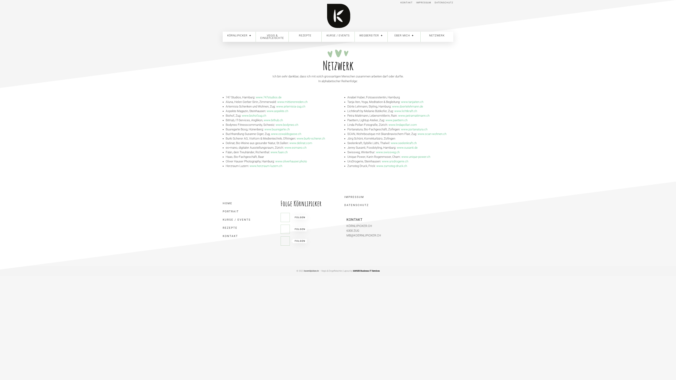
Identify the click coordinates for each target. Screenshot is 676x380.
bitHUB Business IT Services (366, 271)
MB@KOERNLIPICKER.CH (363, 235)
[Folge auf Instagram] (285, 241)
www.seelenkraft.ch (404, 143)
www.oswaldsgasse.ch (286, 134)
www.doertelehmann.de (407, 106)
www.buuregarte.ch (277, 129)
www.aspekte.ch (277, 111)
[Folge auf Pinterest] (285, 229)
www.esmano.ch (295, 147)
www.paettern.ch (397, 120)
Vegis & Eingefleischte (272, 37)
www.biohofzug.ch (254, 115)
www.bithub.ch (273, 120)
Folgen (300, 217)
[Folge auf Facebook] (285, 217)
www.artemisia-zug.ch (290, 106)
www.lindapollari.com (403, 124)
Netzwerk (437, 35)
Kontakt (406, 3)
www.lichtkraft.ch (405, 111)
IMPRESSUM (354, 197)
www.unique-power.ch (415, 157)
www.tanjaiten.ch (412, 102)
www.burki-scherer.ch (311, 138)
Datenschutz (444, 3)
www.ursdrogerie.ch (395, 161)
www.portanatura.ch (414, 129)
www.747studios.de (268, 97)
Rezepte (305, 35)
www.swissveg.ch (388, 152)
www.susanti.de (407, 147)
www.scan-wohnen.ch (432, 134)
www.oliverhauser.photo (291, 161)
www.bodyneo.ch (287, 124)
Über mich (402, 35)
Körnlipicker (237, 35)
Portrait (231, 211)
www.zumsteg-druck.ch (391, 166)
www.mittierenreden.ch (292, 102)
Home (227, 203)
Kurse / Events (338, 35)
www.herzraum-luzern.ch (266, 166)
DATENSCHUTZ (356, 205)
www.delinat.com (300, 143)
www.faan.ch (279, 152)
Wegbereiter (369, 35)
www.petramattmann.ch (414, 115)
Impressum (423, 3)
